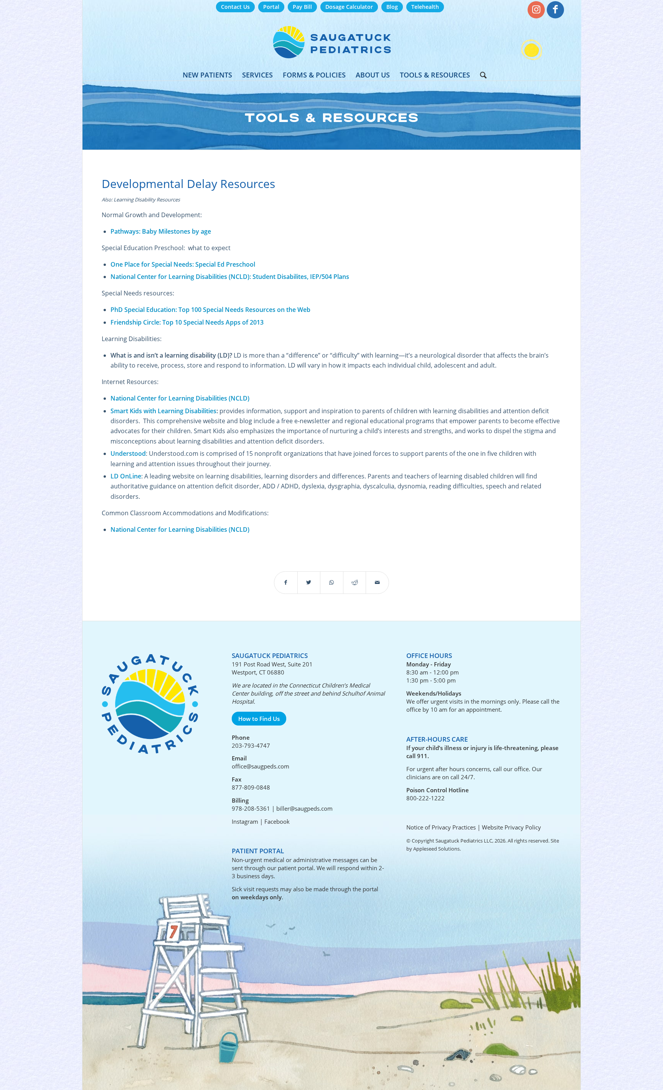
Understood (128, 453)
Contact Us (235, 6)
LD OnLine (125, 476)
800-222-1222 (425, 798)
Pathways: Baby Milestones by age (160, 231)
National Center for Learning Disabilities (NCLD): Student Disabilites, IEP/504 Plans (229, 276)
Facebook (277, 821)
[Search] (481, 75)
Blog (392, 6)
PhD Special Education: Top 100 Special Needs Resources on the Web (210, 309)
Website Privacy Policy (511, 827)
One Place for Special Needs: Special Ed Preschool (182, 264)
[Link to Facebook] (555, 9)
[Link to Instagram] (536, 9)
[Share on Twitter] (309, 582)
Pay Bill (302, 6)
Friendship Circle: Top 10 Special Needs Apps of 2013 (187, 322)
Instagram (245, 821)
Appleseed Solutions (436, 848)
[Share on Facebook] (285, 582)
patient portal (295, 868)
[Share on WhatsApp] (331, 582)
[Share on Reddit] (354, 582)
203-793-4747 (251, 745)
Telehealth (425, 6)
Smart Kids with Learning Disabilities (163, 411)
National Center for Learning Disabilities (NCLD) (179, 398)
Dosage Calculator (349, 6)
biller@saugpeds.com (304, 808)
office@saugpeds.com (260, 766)
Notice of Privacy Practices (441, 827)
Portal (271, 6)
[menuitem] (235, 7)
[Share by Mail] (377, 582)
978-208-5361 (251, 808)
